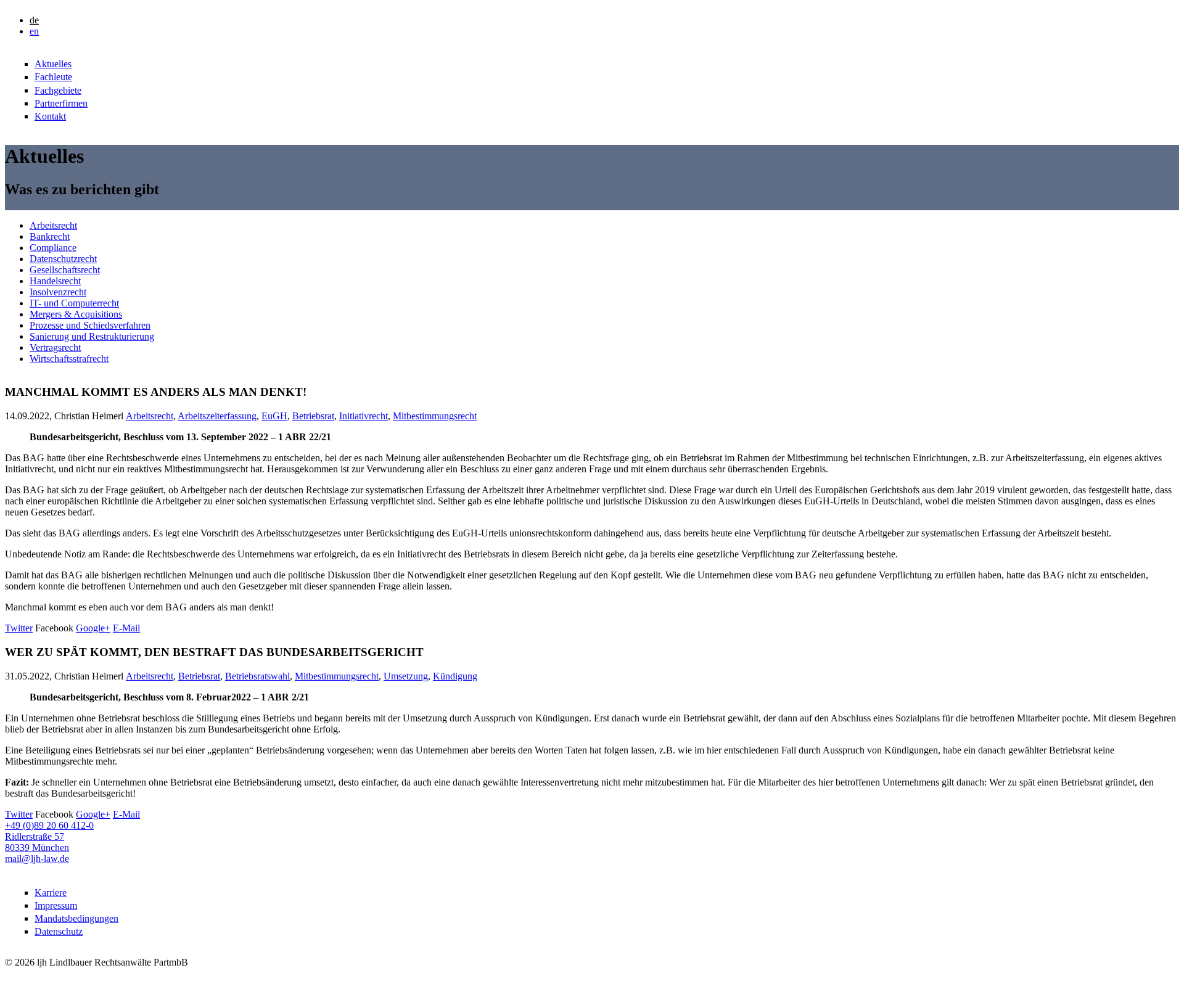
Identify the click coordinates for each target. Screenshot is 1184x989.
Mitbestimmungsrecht (435, 416)
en (34, 31)
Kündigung (455, 676)
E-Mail (126, 628)
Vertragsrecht (55, 347)
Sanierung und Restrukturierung (92, 336)
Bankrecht (50, 236)
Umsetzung (406, 676)
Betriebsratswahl (257, 676)
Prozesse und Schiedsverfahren (90, 325)
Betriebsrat (313, 416)
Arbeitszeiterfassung (217, 416)
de (34, 20)
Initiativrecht (363, 416)
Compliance (53, 247)
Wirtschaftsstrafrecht (69, 358)
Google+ (93, 628)
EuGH (274, 416)
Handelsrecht (55, 281)
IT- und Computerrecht (74, 303)
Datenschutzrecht (63, 258)
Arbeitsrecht (53, 225)
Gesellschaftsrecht (65, 270)
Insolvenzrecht (58, 292)
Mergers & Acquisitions (76, 314)
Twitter (19, 628)
